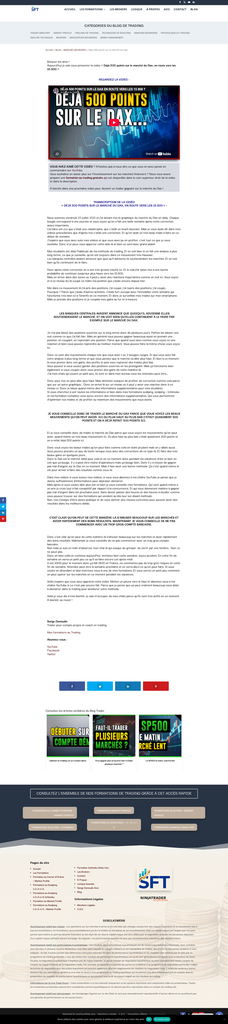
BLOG (58, 49)
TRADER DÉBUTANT (40, 33)
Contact (180, 9)
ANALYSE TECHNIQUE (41, 37)
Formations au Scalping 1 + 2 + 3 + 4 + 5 (114, 824)
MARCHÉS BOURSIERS (145, 33)
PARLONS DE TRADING (86, 33)
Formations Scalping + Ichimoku (53, 827)
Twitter (51, 654)
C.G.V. (80, 909)
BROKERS (61, 37)
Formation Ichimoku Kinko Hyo (93, 867)
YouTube (77, 170)
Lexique (136, 9)
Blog (194, 9)
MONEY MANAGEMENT (111, 37)
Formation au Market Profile (47, 901)
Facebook (53, 650)
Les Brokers (83, 871)
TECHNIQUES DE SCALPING (116, 33)
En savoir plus (162, 1019)
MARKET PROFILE (63, 33)
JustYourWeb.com (86, 1014)
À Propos (153, 9)
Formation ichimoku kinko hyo (174, 827)
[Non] (224, 1019)
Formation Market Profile (114, 810)
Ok (149, 1019)
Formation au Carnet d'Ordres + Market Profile (53, 813)
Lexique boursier (85, 883)
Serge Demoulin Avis (87, 888)
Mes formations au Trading (63, 632)
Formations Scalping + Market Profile (173, 813)
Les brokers (118, 9)
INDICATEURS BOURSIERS (83, 37)
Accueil (70, 9)
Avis (167, 9)
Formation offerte (137, 1014)
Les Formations (91, 9)
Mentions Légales (86, 905)
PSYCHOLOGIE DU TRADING (175, 33)
